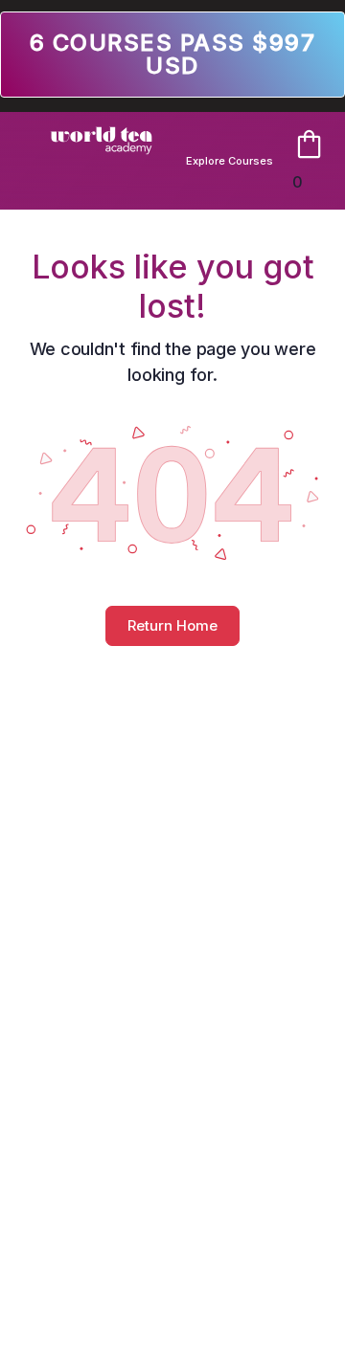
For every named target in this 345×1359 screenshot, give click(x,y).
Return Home (172, 625)
